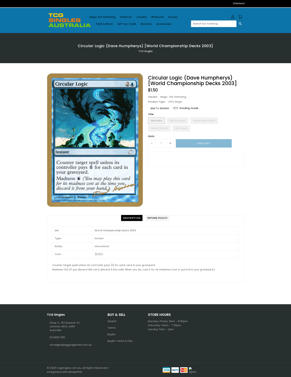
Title (151, 114)
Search (112, 321)
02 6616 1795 (57, 337)
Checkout (239, 3)
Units (151, 136)
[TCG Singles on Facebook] (42, 3)
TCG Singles (145, 51)
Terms (112, 327)
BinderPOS (75, 372)
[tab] (131, 218)
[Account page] (233, 17)
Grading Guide (189, 108)
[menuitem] (103, 16)
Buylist (112, 334)
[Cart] (240, 17)
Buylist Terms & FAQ (120, 341)
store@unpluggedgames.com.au (70, 345)
